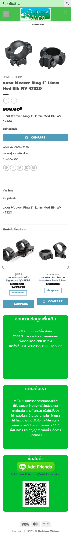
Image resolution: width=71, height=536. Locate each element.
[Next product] (6, 101)
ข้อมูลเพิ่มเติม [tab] (10, 198)
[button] (6, 14)
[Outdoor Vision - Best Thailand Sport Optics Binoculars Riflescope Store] (35, 14)
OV (16, 159)
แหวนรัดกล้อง (20, 153)
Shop (18, 77)
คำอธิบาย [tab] (8, 190)
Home (6, 77)
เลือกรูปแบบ (18, 292)
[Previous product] (14, 101)
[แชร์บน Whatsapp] (6, 168)
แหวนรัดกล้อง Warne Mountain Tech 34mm (52, 279)
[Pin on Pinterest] (33, 168)
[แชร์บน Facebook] (13, 168)
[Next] (68, 275)
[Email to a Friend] (27, 168)
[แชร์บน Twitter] (20, 168)
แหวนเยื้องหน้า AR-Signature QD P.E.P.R (18, 279)
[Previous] (3, 275)
